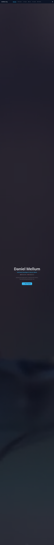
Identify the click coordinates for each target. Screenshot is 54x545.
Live (30, 1)
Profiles (39, 1)
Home (15, 1)
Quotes (34, 1)
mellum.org (4, 1)
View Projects (28, 283)
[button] (52, 2)
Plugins (25, 1)
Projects (20, 1)
